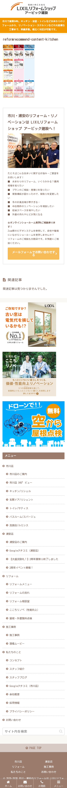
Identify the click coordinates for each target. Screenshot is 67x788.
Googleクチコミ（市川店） (24, 686)
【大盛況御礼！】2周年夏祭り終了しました (33, 559)
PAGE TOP (34, 748)
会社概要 (14, 694)
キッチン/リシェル (20, 491)
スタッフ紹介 (16, 669)
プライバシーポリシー (21, 711)
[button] (61, 731)
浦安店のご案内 (18, 542)
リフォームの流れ (19, 592)
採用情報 (14, 703)
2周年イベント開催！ (21, 567)
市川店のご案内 (18, 474)
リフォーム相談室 (19, 601)
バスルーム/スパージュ (22, 516)
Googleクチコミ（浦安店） (24, 550)
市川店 (9, 466)
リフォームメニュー (20, 584)
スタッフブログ (18, 677)
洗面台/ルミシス (18, 525)
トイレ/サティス (18, 508)
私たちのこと (13, 652)
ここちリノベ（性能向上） (24, 609)
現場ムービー (16, 643)
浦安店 (9, 534)
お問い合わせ (13, 720)
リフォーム (12, 576)
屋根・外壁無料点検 (20, 618)
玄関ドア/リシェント (21, 499)
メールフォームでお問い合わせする (33, 253)
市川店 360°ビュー (20, 482)
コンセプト (15, 660)
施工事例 (11, 627)
